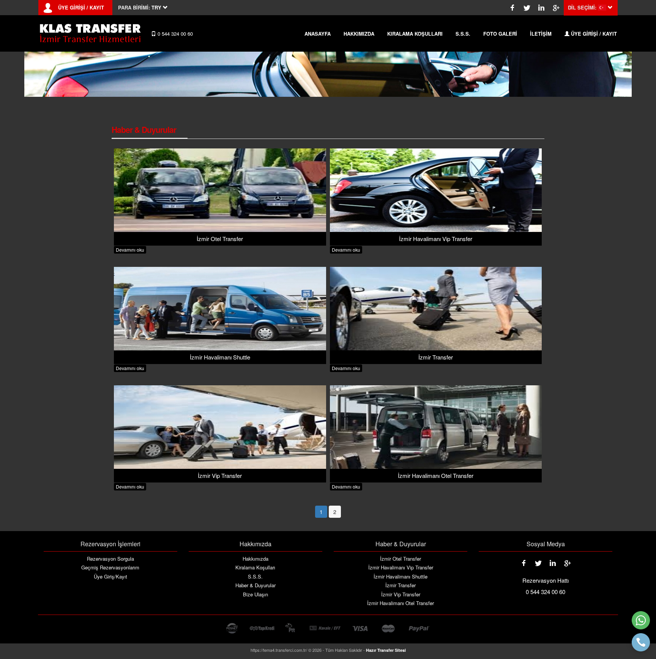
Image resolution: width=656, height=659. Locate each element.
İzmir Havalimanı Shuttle (400, 576)
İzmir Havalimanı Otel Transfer (400, 603)
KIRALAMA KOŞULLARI (415, 33)
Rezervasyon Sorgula (110, 558)
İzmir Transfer (400, 585)
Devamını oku (130, 249)
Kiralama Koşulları (255, 567)
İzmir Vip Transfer (400, 594)
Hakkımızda (255, 558)
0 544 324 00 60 (174, 33)
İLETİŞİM (541, 33)
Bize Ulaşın (255, 594)
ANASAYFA (317, 33)
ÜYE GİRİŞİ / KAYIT (81, 7)
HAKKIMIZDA (359, 33)
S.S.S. (463, 33)
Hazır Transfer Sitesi (386, 650)
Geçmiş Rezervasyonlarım (110, 567)
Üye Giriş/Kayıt (110, 576)
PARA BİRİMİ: (134, 7)
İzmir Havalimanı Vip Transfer (400, 567)
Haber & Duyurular (255, 585)
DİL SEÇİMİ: (582, 7)
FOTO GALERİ (500, 33)
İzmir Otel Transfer (400, 558)
